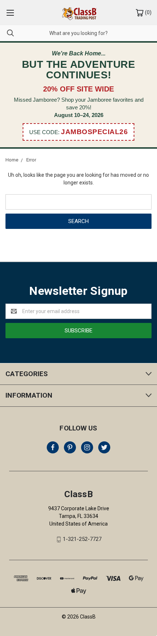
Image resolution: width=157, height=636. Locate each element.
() (148, 12)
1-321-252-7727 (82, 539)
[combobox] (78, 33)
